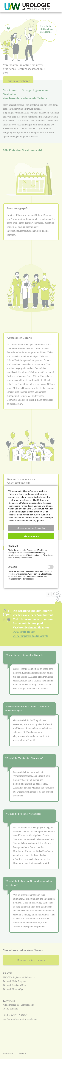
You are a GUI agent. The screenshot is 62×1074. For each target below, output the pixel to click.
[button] (31, 528)
